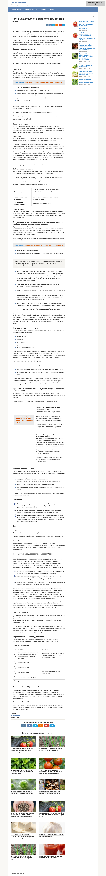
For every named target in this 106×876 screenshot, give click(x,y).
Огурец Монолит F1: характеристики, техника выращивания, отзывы (86, 81)
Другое (51, 9)
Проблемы (43, 9)
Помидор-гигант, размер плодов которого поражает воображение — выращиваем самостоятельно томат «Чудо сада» (87, 25)
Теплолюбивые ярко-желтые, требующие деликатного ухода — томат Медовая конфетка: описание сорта (87, 46)
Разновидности (16, 9)
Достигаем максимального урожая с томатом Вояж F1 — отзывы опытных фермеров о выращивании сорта (87, 36)
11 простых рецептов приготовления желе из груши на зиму (86, 73)
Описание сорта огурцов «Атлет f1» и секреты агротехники (86, 65)
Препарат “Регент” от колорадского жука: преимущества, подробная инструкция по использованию (87, 56)
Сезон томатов (19, 2)
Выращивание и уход (31, 9)
